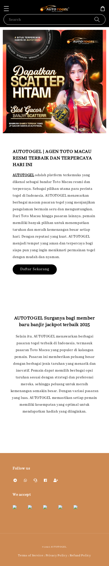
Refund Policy (80, 555)
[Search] (97, 19)
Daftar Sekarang (34, 269)
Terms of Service (30, 555)
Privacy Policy (56, 555)
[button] (6, 8)
